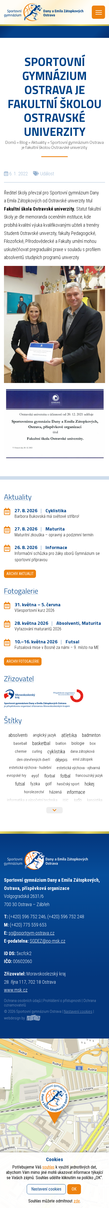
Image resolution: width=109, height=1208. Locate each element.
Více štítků (54, 810)
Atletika (69, 735)
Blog (24, 142)
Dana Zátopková (82, 751)
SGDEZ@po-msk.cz (47, 941)
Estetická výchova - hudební (30, 767)
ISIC (66, 800)
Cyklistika (56, 751)
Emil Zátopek (83, 759)
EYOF (35, 775)
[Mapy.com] (54, 1123)
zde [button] (77, 1200)
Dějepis (61, 759)
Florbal (49, 775)
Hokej (89, 784)
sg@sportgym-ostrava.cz (31, 933)
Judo (78, 800)
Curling (37, 751)
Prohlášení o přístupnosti (62, 1001)
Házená (55, 792)
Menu (98, 12)
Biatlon (61, 743)
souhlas (48, 1167)
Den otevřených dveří (33, 759)
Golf (48, 783)
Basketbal (41, 743)
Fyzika (35, 783)
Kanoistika (94, 800)
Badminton (91, 735)
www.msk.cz (16, 990)
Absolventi (18, 735)
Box (93, 743)
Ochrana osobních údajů (22, 1001)
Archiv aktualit (20, 574)
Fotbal (65, 776)
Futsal (20, 784)
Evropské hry (16, 775)
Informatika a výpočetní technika (32, 800)
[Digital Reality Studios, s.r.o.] (33, 1018)
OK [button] (74, 1189)
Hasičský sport (68, 784)
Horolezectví (34, 792)
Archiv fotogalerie (22, 661)
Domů (10, 142)
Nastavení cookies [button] (78, 1011)
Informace (76, 792)
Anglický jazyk (44, 735)
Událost (47, 173)
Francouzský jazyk (89, 775)
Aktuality (39, 142)
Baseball (20, 743)
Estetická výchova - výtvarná (78, 767)
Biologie (77, 743)
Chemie (21, 751)
